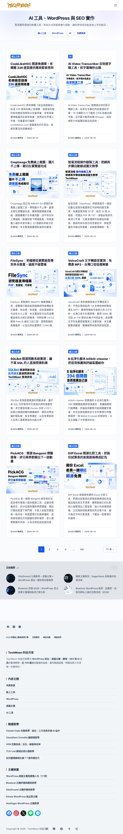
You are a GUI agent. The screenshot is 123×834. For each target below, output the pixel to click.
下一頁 (108, 549)
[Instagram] (19, 627)
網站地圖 (46, 637)
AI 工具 (9, 712)
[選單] (115, 5)
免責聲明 (35, 637)
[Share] (77, 829)
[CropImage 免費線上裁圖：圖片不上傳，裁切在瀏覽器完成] (32, 184)
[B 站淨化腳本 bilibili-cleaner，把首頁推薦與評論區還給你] (90, 381)
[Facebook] (8, 627)
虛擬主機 (10, 705)
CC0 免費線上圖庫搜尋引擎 (17, 637)
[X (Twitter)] (14, 627)
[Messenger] (61, 829)
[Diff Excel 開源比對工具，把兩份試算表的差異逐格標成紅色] (90, 476)
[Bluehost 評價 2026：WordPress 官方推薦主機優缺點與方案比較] (10, 590)
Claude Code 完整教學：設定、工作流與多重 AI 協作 (33, 730)
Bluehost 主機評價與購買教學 (21, 782)
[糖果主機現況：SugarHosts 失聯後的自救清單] (68, 578)
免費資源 (81, 33)
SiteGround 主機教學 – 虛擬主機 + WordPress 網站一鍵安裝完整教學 (36, 578)
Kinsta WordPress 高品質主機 (22, 796)
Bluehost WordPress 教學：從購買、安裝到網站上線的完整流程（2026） (96, 590)
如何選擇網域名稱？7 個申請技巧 (22, 758)
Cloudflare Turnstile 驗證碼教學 (22, 737)
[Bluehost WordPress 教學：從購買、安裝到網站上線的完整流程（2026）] (68, 590)
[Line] (54, 829)
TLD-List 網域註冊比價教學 (20, 751)
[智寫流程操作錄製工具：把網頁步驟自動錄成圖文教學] (90, 184)
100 (82, 549)
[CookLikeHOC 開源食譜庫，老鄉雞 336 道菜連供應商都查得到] (32, 86)
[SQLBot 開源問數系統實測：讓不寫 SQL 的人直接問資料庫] (32, 381)
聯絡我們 (57, 637)
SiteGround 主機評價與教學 (20, 789)
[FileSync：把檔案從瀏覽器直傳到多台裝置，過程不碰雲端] (32, 283)
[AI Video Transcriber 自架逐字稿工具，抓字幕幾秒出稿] (90, 86)
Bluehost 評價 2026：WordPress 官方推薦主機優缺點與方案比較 (38, 590)
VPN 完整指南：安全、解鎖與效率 (23, 744)
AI (70, 33)
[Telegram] (38, 813)
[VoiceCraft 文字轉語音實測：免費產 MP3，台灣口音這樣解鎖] (90, 283)
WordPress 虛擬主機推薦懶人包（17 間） (27, 776)
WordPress (57, 33)
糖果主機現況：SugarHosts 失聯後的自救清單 (96, 578)
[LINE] (30, 813)
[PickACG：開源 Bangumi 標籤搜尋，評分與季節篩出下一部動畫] (32, 480)
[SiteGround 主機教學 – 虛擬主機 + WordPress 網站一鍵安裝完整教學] (10, 578)
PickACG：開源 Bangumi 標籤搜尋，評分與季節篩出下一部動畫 (31, 457)
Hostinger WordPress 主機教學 (22, 803)
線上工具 (42, 33)
